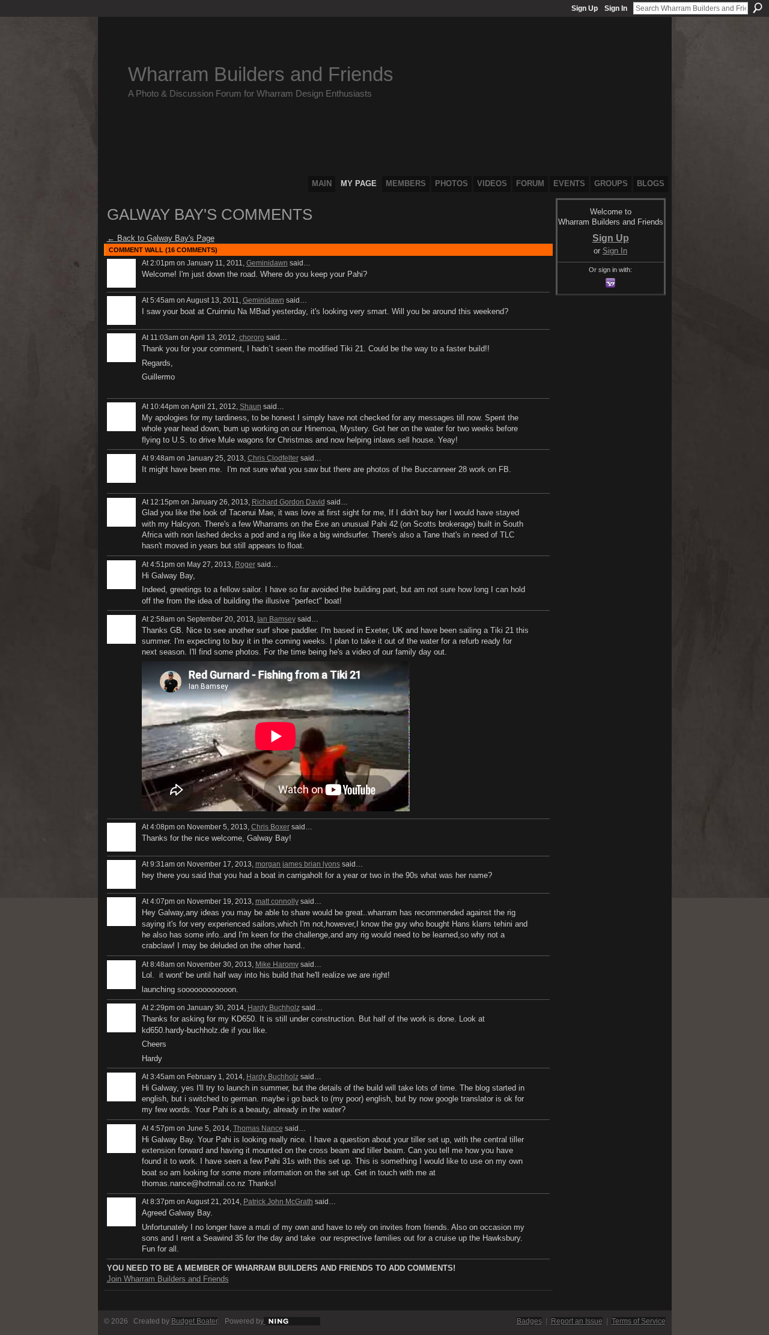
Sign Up (584, 8)
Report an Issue (577, 1321)
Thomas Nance (258, 1128)
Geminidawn (267, 263)
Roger (245, 564)
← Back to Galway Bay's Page (160, 238)
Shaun (250, 406)
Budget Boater (194, 1321)
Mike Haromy (277, 964)
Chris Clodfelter (273, 458)
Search (757, 7)
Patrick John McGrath (278, 1201)
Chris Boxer (270, 827)
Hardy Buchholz (274, 1008)
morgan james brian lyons (297, 864)
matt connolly (277, 901)
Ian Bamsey (276, 619)
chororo (251, 337)
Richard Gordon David (288, 502)
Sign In (615, 8)
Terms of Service (639, 1321)
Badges (529, 1321)
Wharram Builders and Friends (261, 74)
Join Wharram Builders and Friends (168, 1278)
